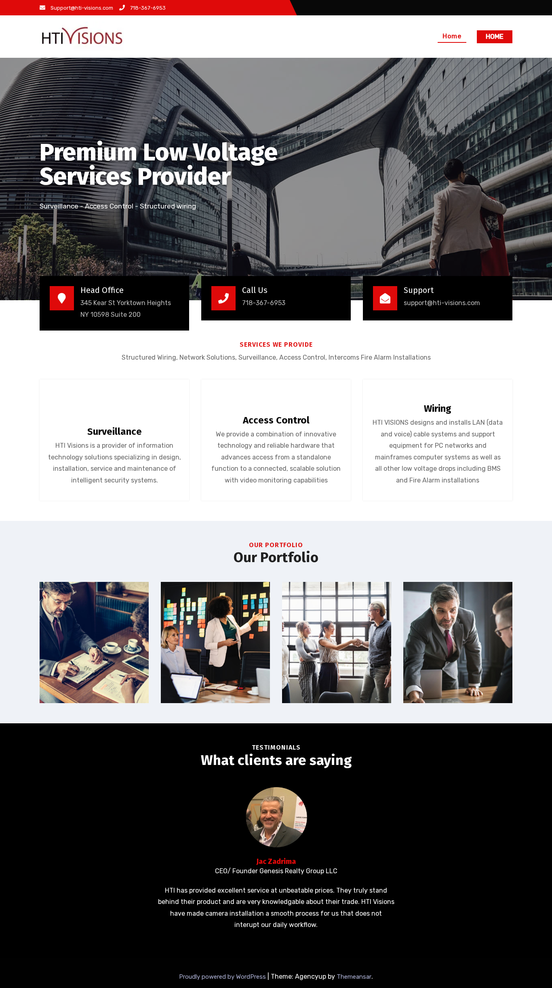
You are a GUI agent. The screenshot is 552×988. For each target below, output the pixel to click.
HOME (495, 36)
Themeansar (354, 976)
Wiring (437, 408)
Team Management (458, 640)
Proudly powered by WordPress (223, 976)
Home (451, 36)
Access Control (276, 420)
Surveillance (114, 431)
